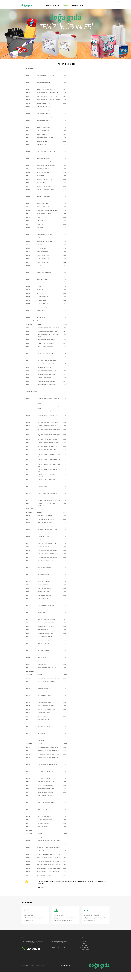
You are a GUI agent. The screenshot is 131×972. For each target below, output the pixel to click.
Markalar (65, 5)
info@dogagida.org (40, 941)
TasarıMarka (32, 965)
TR (119, 1)
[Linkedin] (67, 965)
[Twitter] (64, 965)
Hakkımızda (56, 5)
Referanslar (75, 5)
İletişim (82, 5)
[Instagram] (69, 965)
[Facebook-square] (61, 965)
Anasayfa (48, 5)
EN (118, 1)
